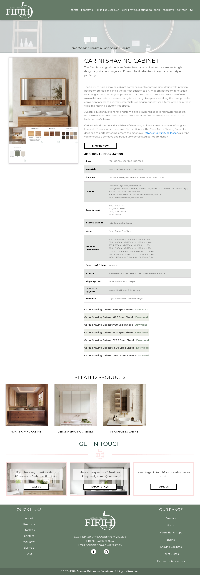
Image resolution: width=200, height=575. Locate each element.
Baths (171, 525)
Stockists (168, 10)
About (74, 10)
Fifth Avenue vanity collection (160, 132)
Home (73, 48)
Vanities (171, 518)
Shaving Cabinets (90, 48)
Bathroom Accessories (171, 561)
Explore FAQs (100, 486)
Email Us (163, 486)
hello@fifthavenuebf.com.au (104, 544)
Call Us (36, 486)
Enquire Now (100, 146)
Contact (182, 10)
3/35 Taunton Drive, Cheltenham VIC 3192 (100, 536)
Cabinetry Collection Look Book (141, 10)
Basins (171, 539)
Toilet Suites (171, 553)
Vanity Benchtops (171, 532)
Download (141, 309)
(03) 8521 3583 (105, 540)
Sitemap (29, 547)
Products (87, 10)
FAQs (29, 553)
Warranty (29, 541)
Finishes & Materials (108, 10)
